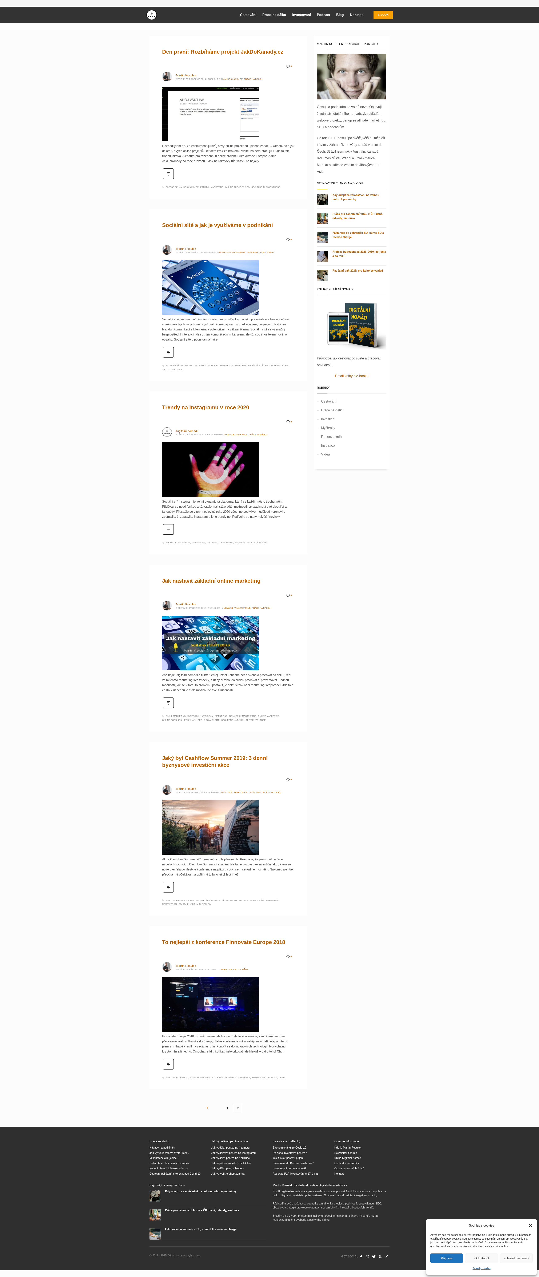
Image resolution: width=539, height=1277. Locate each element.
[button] (530, 1225)
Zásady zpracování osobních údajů (308, 691)
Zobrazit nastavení (516, 1258)
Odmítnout (481, 1258)
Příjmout (446, 1258)
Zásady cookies (482, 1268)
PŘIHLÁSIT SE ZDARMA (308, 661)
